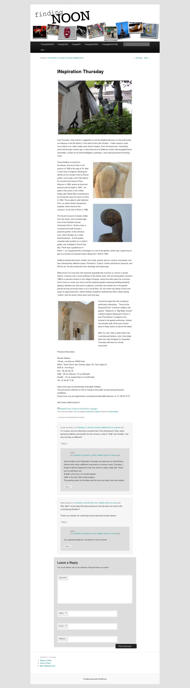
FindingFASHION (47, 44)
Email (63, 626)
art (76, 411)
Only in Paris (45, 663)
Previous (138, 58)
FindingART (76, 44)
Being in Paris (46, 660)
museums (89, 411)
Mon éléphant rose (47, 666)
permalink (114, 411)
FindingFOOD (63, 44)
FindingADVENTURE (110, 44)
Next (147, 58)
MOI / (43, 50)
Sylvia (97, 411)
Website (62, 638)
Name (63, 613)
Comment (62, 577)
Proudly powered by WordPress (95, 679)
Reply (64, 443)
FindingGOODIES (91, 44)
